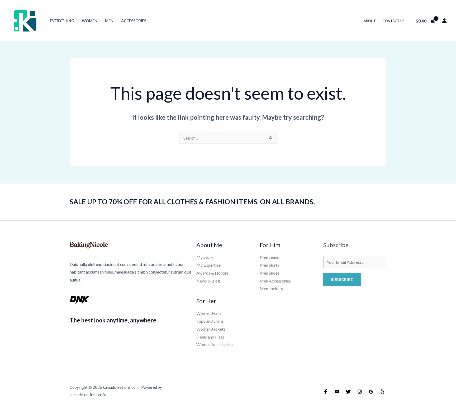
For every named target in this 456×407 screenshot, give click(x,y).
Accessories (133, 20)
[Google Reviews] (371, 391)
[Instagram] (359, 391)
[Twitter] (348, 391)
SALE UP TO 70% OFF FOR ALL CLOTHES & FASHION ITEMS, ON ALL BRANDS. (192, 201)
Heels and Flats (210, 336)
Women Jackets (210, 328)
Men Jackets (271, 288)
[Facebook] (325, 391)
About (370, 21)
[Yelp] (382, 391)
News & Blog (208, 280)
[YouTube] (337, 391)
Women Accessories (214, 344)
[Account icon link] (444, 20)
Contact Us (394, 21)
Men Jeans (269, 257)
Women (89, 20)
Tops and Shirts (210, 320)
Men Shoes (269, 272)
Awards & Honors (212, 272)
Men (109, 20)
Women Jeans (208, 313)
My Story (204, 257)
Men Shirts (269, 264)
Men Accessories (275, 280)
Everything (62, 20)
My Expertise (208, 264)
